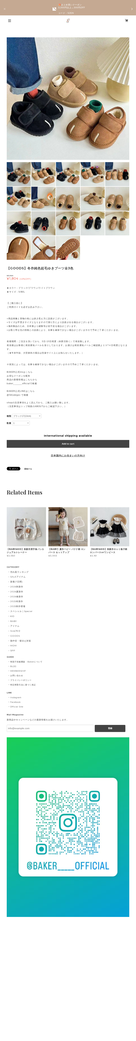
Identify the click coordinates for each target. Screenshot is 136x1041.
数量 (9, 423)
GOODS (15, 635)
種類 (9, 416)
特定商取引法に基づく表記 (23, 684)
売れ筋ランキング (19, 572)
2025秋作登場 (17, 606)
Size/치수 (15, 631)
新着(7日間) (16, 581)
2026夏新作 (16, 591)
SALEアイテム (18, 576)
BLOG (13, 666)
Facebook (15, 702)
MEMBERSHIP (18, 671)
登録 (110, 728)
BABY (13, 621)
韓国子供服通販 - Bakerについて (26, 661)
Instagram (15, 697)
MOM (13, 645)
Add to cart (68, 444)
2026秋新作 (16, 586)
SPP (12, 650)
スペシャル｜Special (21, 611)
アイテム (14, 626)
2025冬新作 (16, 601)
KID (12, 616)
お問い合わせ (16, 675)
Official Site (16, 706)
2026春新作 (16, 596)
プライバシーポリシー (21, 680)
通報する (28, 469)
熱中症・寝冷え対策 (20, 640)
